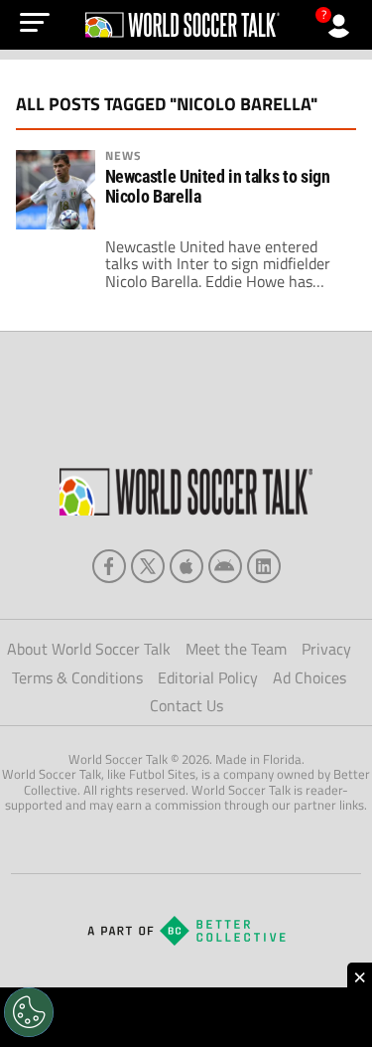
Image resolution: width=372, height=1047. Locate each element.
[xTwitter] (148, 566)
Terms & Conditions (77, 677)
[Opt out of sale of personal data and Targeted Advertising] (29, 1012)
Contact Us (186, 705)
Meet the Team (236, 649)
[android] (225, 566)
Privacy (326, 649)
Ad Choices (309, 677)
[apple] (186, 566)
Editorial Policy (208, 677)
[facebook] (109, 566)
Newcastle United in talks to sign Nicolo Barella (217, 187)
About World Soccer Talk (89, 649)
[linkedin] (264, 566)
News (123, 156)
